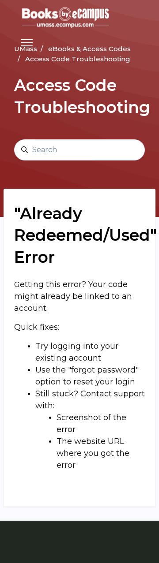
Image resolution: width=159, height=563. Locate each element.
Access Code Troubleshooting (77, 59)
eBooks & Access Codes (89, 49)
